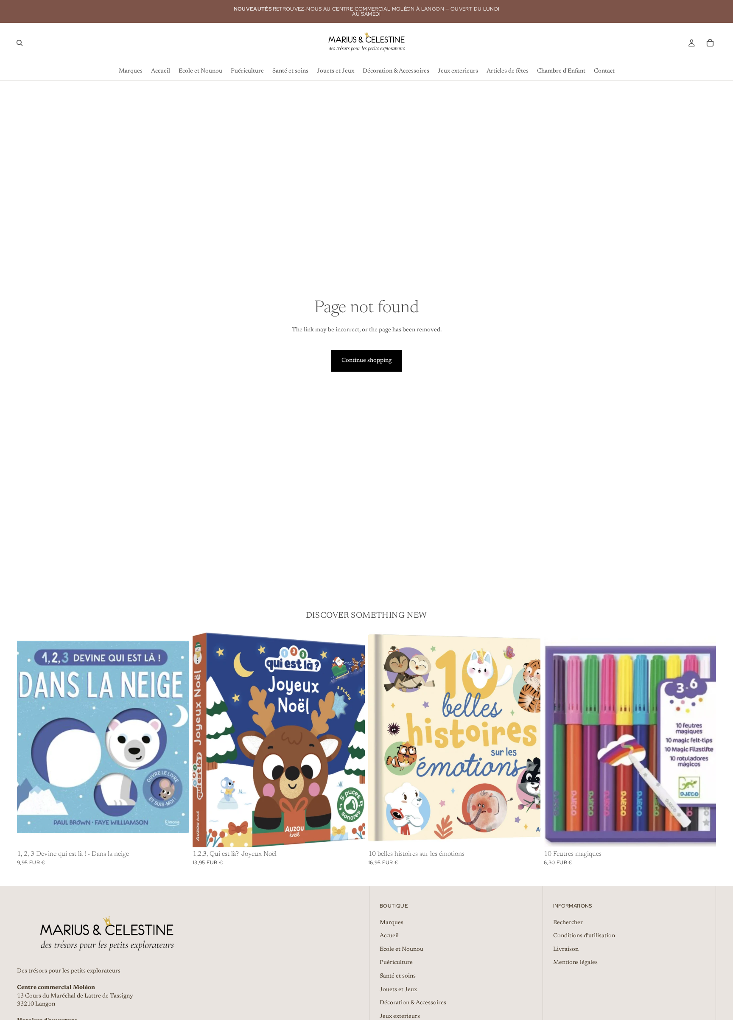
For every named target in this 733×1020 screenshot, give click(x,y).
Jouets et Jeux (398, 990)
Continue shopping (366, 361)
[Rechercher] (19, 43)
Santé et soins (398, 976)
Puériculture (396, 963)
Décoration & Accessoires (413, 1003)
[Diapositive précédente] (205, 740)
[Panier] (710, 43)
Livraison (566, 950)
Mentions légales (575, 963)
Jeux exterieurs (400, 1017)
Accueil (389, 936)
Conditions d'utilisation (584, 936)
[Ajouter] (176, 834)
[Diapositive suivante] (352, 740)
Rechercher (568, 923)
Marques (391, 923)
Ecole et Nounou (401, 950)
